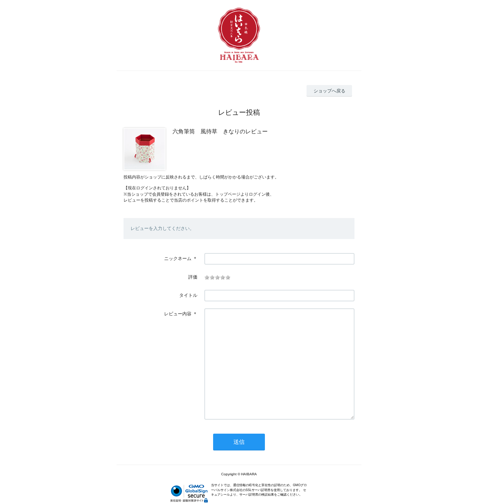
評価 (192, 277)
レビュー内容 (177, 313)
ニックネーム (177, 258)
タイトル (188, 295)
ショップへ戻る (329, 90)
